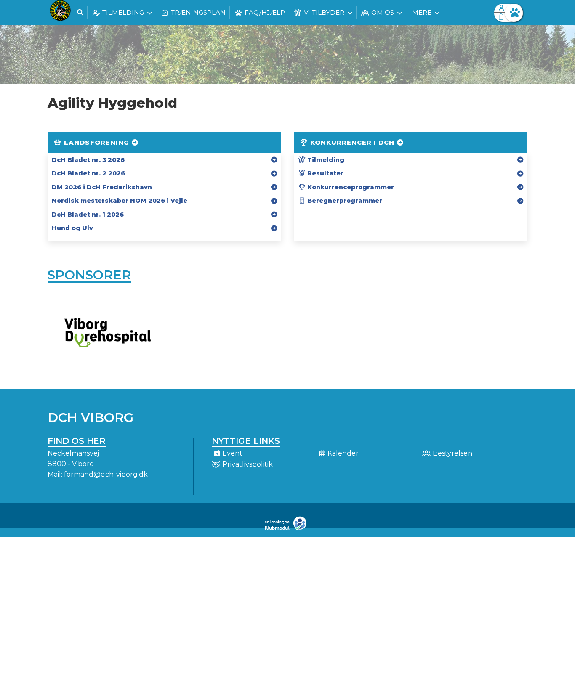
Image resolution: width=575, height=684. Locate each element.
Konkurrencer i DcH (352, 142)
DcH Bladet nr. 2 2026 (88, 173)
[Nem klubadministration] (288, 528)
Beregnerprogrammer (344, 200)
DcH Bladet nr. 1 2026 (88, 214)
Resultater (324, 173)
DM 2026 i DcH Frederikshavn (102, 187)
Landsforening (96, 142)
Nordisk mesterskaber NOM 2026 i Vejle (119, 200)
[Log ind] (514, 13)
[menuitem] (60, 12)
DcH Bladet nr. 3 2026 (88, 160)
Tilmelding (325, 160)
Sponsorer (89, 275)
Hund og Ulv (72, 228)
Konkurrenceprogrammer (350, 187)
